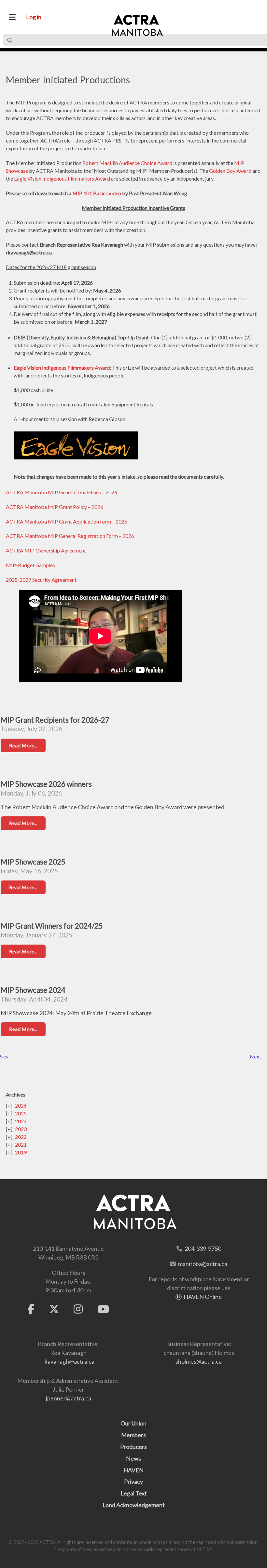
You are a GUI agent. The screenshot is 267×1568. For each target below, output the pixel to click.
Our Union (133, 1423)
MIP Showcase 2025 (33, 861)
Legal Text (133, 1493)
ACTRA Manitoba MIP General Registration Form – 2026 (70, 536)
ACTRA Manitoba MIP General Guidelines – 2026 (61, 492)
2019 (21, 1152)
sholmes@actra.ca (199, 1361)
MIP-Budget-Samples (30, 565)
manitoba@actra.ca (202, 1263)
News (133, 1458)
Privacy (133, 1481)
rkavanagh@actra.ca (68, 1361)
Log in (33, 16)
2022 (21, 1137)
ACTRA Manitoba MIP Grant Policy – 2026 (54, 507)
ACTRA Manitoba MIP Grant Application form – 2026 (66, 521)
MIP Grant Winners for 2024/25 (52, 925)
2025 (21, 1113)
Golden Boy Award (230, 171)
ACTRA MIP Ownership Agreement (46, 550)
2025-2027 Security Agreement (41, 580)
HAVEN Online (203, 1296)
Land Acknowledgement (134, 1504)
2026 (21, 1105)
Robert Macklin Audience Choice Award (127, 163)
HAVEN (133, 1470)
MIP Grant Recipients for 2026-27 (55, 720)
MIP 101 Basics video (96, 193)
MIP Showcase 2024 (33, 990)
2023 (21, 1129)
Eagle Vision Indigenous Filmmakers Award (62, 178)
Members (133, 1434)
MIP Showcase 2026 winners (46, 784)
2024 (21, 1121)
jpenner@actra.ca (68, 1398)
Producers (133, 1446)
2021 (21, 1144)
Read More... (23, 745)
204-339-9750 (203, 1248)
